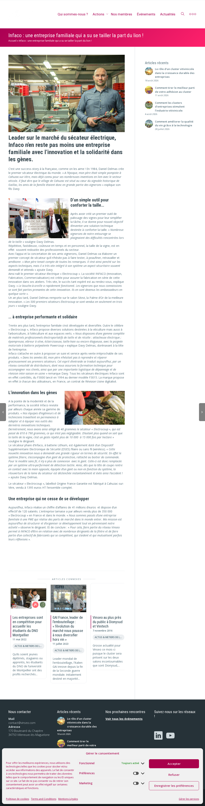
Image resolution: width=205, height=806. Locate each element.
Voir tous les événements (124, 719)
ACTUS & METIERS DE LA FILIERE (29, 646)
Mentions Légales (68, 799)
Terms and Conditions (43, 799)
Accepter (174, 764)
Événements (146, 14)
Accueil (12, 40)
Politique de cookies (17, 799)
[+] (28, 598)
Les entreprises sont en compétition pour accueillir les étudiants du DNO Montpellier (28, 626)
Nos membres (121, 14)
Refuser (174, 775)
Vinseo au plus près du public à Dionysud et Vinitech (108, 621)
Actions (99, 14)
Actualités (167, 14)
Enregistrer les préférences (174, 786)
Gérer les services (189, 799)
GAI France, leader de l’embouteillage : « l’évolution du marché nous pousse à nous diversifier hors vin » (68, 628)
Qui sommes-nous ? (73, 14)
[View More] (193, 14)
